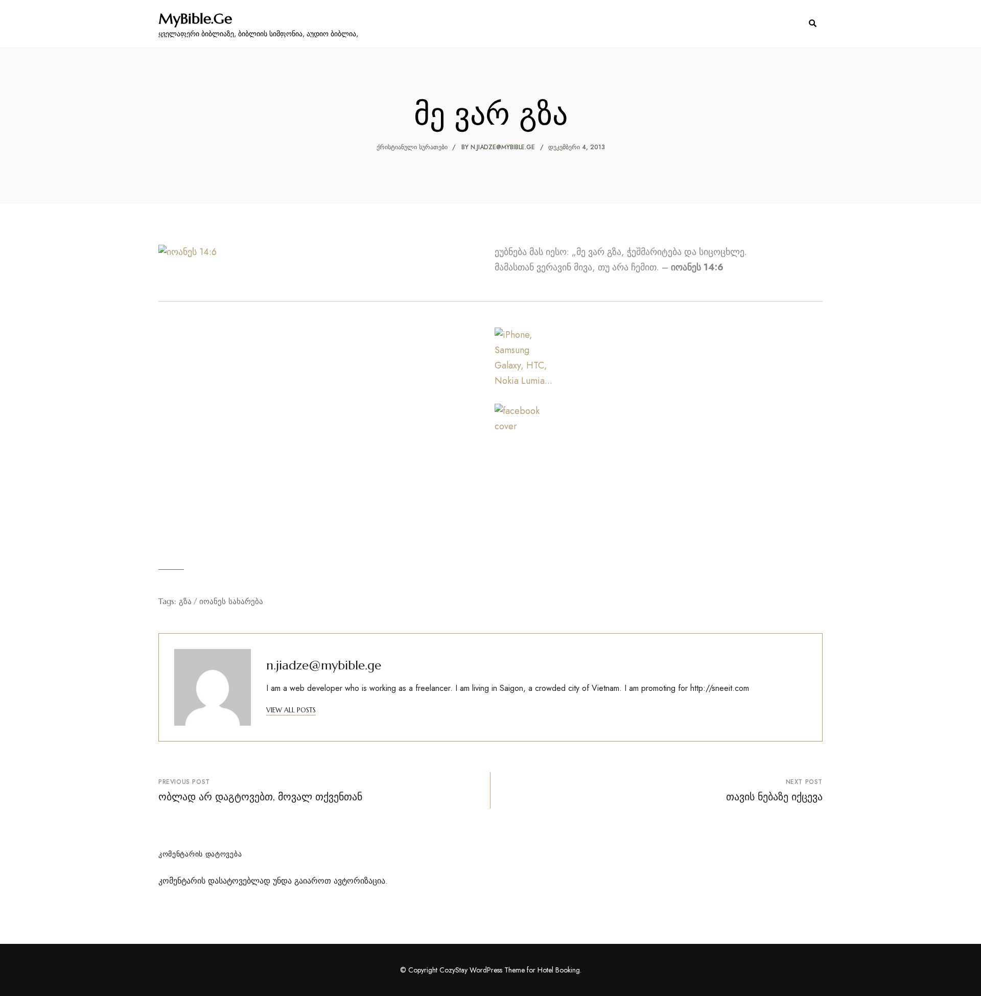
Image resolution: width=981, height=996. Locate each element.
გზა (185, 601)
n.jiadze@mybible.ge (503, 147)
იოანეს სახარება (231, 601)
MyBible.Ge (195, 19)
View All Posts (291, 710)
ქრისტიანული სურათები (412, 147)
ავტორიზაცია (359, 881)
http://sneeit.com (719, 688)
